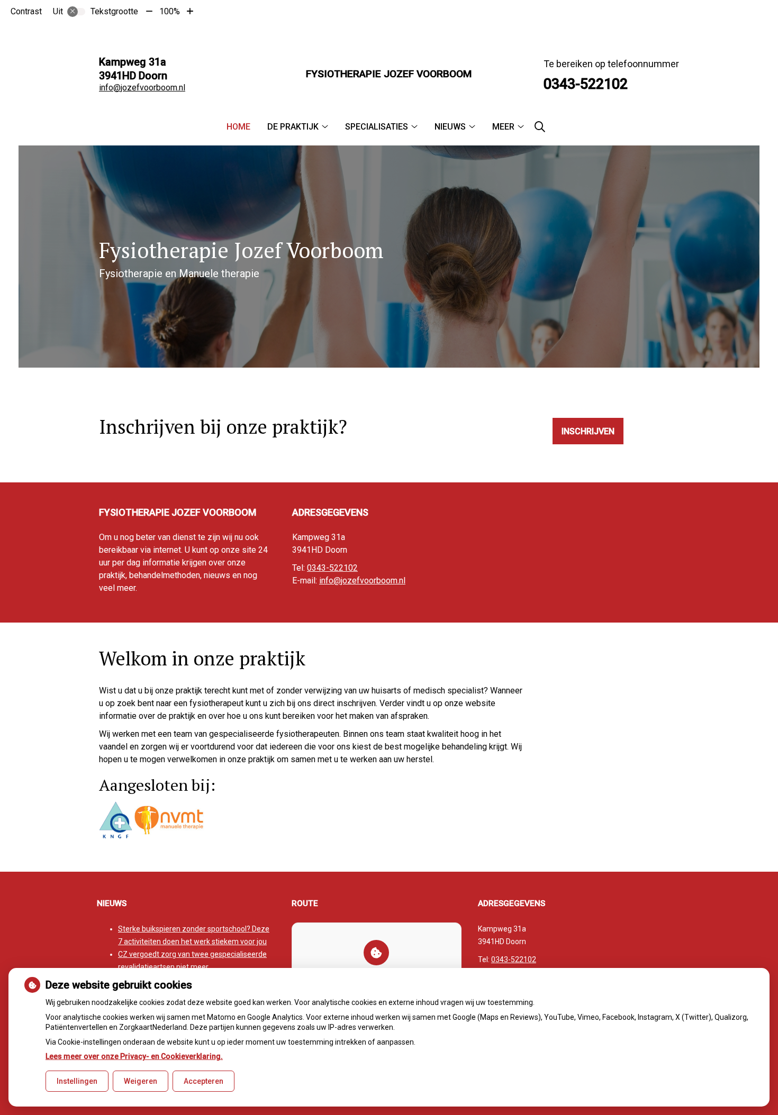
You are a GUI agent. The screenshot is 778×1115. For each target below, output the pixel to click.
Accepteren (203, 1081)
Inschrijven (588, 431)
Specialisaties (376, 127)
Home (238, 127)
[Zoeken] (539, 127)
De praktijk (293, 127)
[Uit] (76, 11)
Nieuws (450, 127)
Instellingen (77, 1081)
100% (169, 11)
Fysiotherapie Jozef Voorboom (389, 74)
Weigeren (140, 1081)
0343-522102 (332, 568)
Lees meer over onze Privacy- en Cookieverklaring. (134, 1056)
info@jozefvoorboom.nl (142, 88)
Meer (503, 127)
